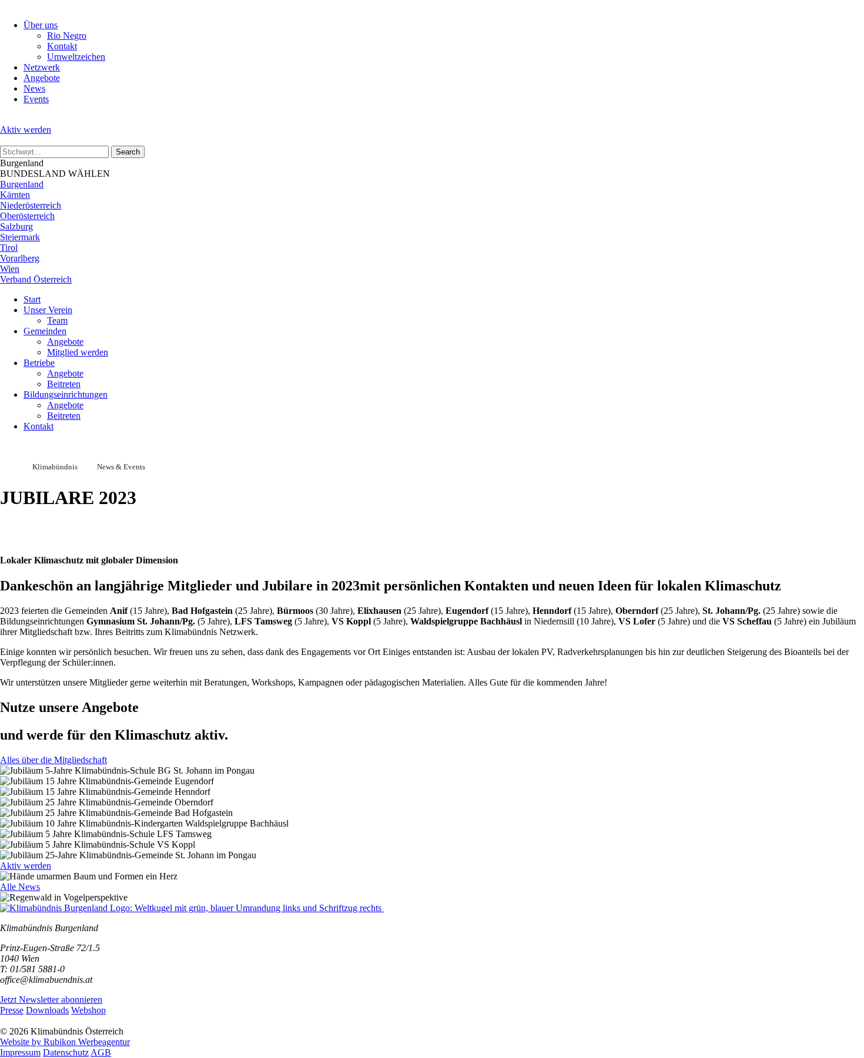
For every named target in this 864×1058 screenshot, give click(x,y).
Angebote (42, 78)
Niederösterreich (30, 205)
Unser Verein (48, 310)
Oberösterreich (27, 216)
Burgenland (21, 184)
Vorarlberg (19, 258)
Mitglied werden (77, 352)
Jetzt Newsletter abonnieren (51, 1000)
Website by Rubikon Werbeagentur (65, 1042)
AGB (101, 1052)
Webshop (88, 1010)
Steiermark (20, 237)
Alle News (20, 887)
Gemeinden (45, 331)
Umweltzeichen (76, 57)
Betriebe (39, 363)
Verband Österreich (36, 279)
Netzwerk (42, 67)
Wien (9, 269)
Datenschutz (66, 1052)
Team (57, 320)
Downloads (47, 1010)
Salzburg (16, 226)
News (34, 88)
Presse (12, 1010)
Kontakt (62, 46)
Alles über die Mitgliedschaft (53, 760)
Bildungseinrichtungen (66, 394)
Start (32, 299)
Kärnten (15, 195)
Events (36, 99)
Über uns (41, 25)
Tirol (9, 248)
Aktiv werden (25, 130)
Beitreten (64, 384)
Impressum (20, 1052)
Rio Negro (66, 36)
